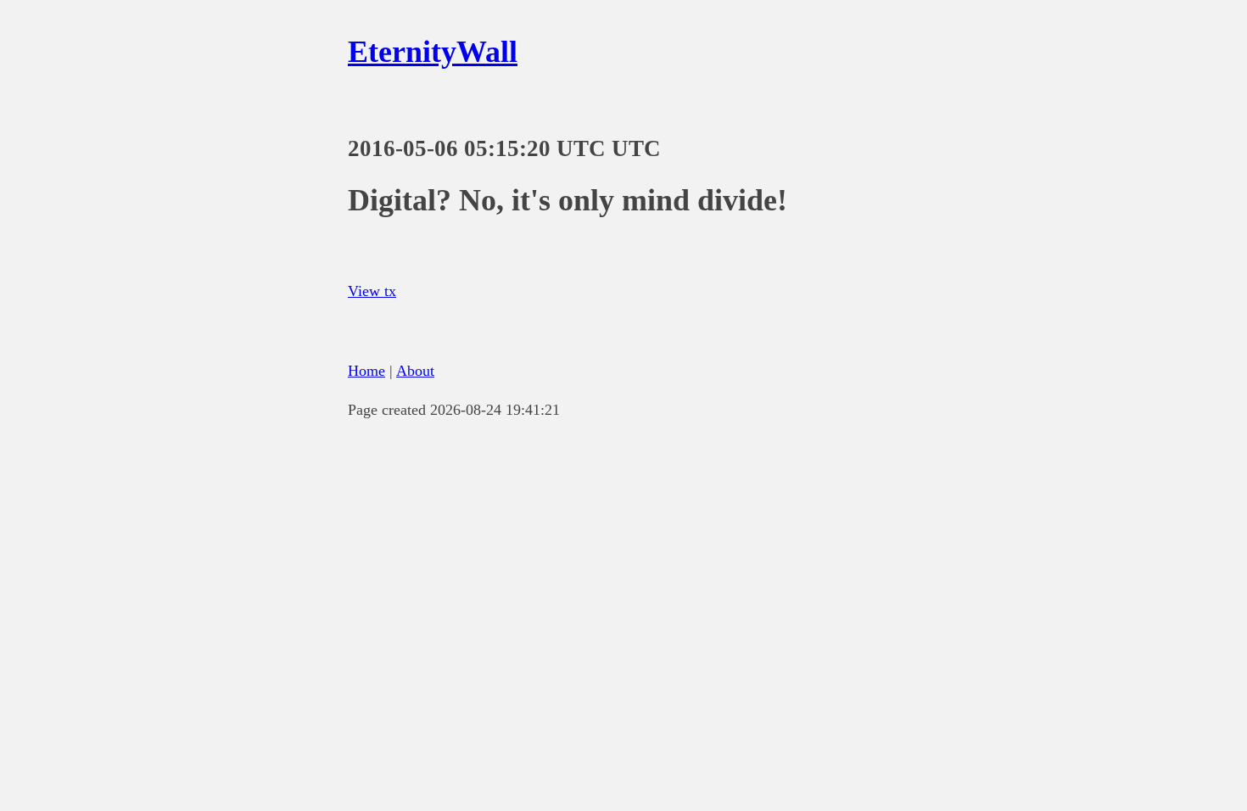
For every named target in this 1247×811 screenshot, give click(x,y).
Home (366, 370)
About (415, 370)
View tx (372, 290)
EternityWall (432, 52)
